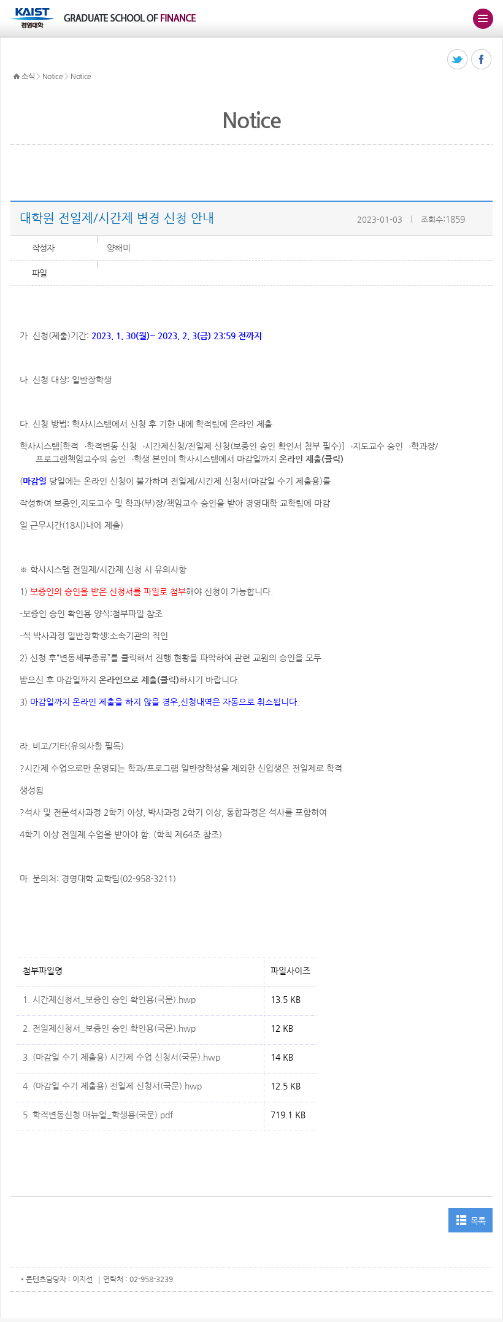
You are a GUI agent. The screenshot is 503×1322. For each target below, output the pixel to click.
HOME (16, 77)
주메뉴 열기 (482, 18)
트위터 (458, 60)
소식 (27, 76)
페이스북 (482, 60)
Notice (52, 76)
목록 (478, 1221)
